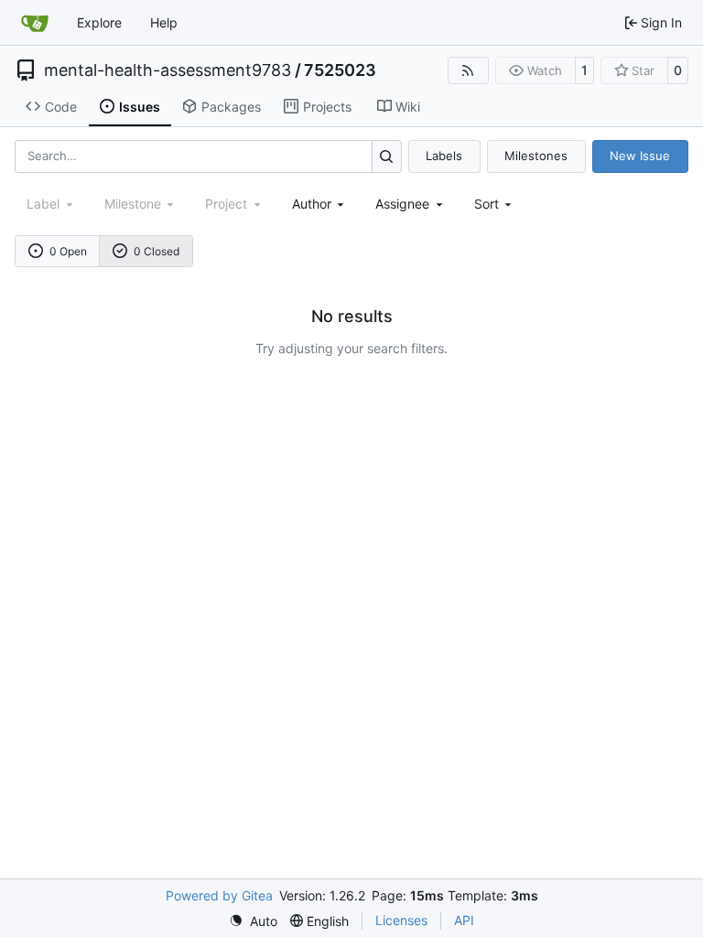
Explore (99, 22)
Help (164, 22)
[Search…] (387, 156)
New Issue (640, 155)
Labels (444, 155)
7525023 (340, 70)
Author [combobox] (311, 203)
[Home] (34, 22)
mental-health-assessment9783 (167, 70)
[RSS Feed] (469, 70)
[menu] (494, 203)
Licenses (401, 920)
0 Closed (156, 251)
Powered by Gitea (219, 895)
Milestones (536, 155)
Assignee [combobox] (402, 203)
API (464, 920)
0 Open (68, 251)
